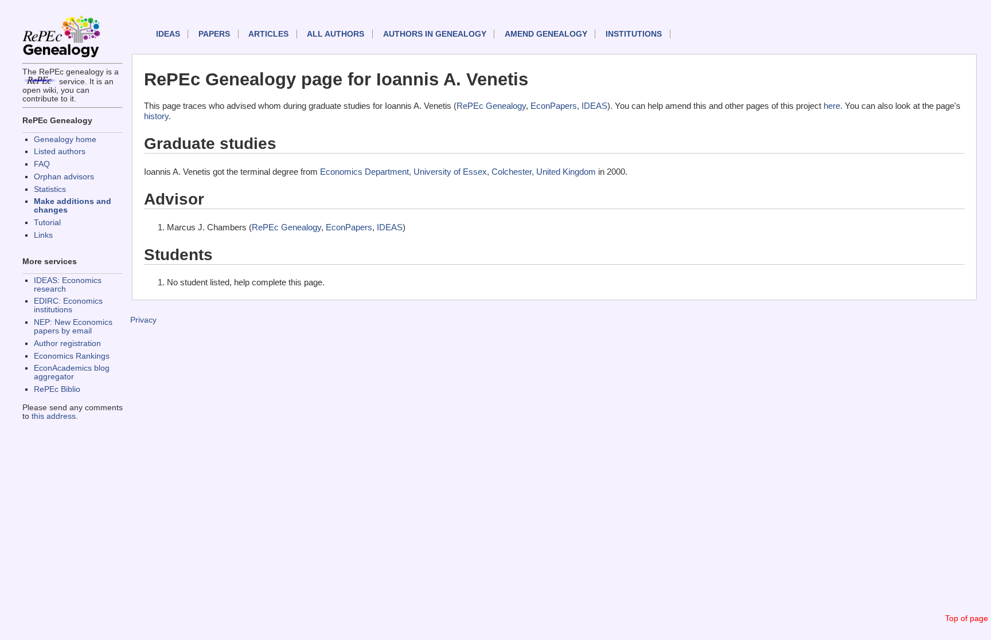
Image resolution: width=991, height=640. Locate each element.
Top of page (966, 618)
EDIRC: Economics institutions (68, 305)
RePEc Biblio (57, 389)
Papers (214, 34)
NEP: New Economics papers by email (73, 326)
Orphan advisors (64, 176)
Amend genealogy (546, 34)
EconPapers (553, 106)
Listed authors (59, 151)
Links (43, 235)
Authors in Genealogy (434, 34)
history (156, 116)
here (832, 106)
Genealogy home (65, 139)
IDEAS (168, 34)
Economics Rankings (72, 356)
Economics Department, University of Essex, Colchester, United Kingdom (458, 171)
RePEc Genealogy (491, 106)
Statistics (50, 189)
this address (54, 416)
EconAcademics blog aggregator (72, 372)
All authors (335, 34)
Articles (268, 34)
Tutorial (47, 222)
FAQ (42, 164)
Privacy (143, 320)
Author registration (67, 343)
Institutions (634, 34)
